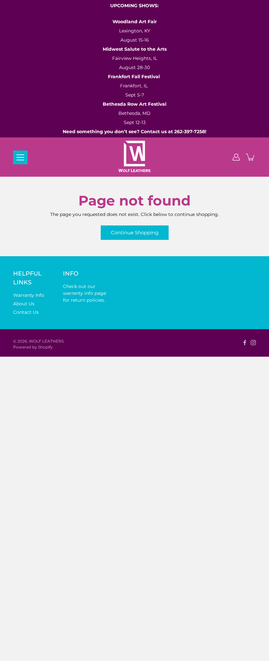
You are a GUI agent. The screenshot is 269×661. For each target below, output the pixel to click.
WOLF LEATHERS (46, 341)
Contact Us (26, 312)
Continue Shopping (134, 232)
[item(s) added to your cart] (250, 157)
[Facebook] (244, 342)
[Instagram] (253, 342)
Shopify (45, 347)
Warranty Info (28, 295)
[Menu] (20, 157)
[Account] (236, 157)
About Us (23, 304)
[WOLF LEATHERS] (134, 157)
